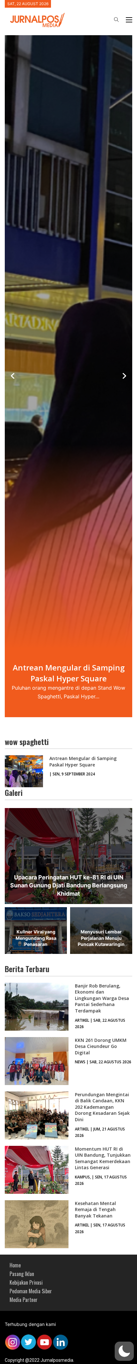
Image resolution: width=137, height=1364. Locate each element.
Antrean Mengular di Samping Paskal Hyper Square (83, 761)
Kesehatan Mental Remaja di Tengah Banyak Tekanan (95, 1209)
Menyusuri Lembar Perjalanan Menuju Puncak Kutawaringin (101, 938)
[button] (124, 1351)
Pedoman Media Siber (31, 1291)
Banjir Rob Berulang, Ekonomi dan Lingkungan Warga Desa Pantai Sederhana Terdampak (102, 998)
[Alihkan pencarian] (116, 19)
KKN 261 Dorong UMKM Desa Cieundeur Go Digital (100, 1046)
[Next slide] (124, 376)
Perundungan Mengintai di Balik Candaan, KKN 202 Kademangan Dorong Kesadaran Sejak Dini (102, 1106)
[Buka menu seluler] (129, 19)
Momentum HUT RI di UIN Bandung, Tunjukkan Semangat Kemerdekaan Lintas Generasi (103, 1158)
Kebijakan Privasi (26, 1282)
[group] (68, 376)
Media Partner (24, 1300)
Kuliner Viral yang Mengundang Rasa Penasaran (36, 938)
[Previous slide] (13, 376)
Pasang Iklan (22, 1274)
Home (15, 1265)
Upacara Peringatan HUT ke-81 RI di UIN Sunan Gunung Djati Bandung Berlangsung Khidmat (68, 885)
